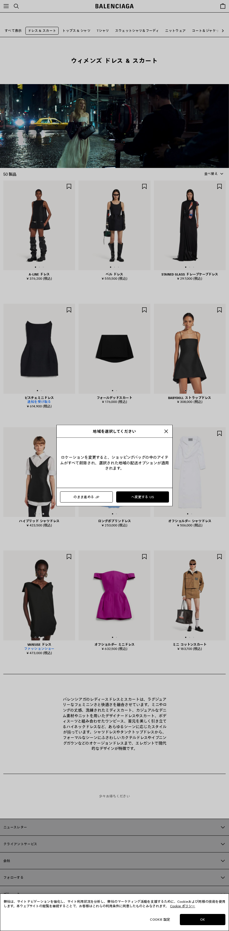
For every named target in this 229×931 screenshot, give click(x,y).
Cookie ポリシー (182, 906)
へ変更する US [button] (142, 497)
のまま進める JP (86, 497)
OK (202, 919)
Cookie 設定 (160, 919)
